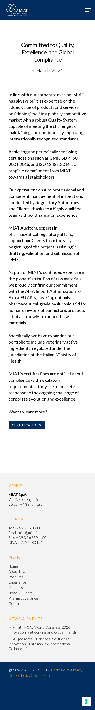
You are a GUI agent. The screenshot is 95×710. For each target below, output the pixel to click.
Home (13, 566)
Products (16, 577)
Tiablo (55, 670)
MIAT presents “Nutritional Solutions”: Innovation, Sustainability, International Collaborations (40, 644)
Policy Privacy (71, 670)
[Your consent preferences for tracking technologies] (86, 701)
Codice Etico (41, 675)
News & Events (21, 593)
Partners (16, 587)
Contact (15, 603)
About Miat (18, 571)
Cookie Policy (19, 675)
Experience (17, 582)
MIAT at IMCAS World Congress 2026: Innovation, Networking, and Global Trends (42, 629)
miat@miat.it (28, 532)
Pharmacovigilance (23, 598)
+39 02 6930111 (29, 528)
